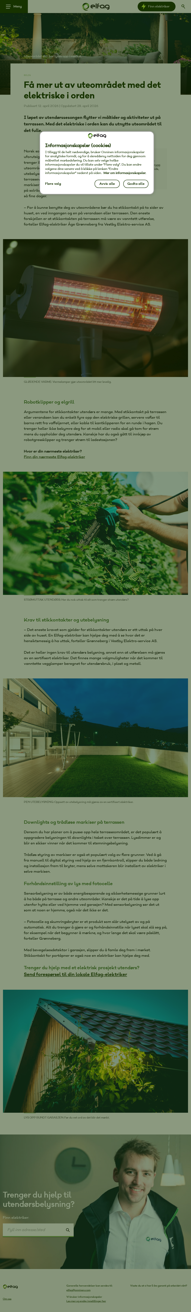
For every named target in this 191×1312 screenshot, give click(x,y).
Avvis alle (107, 184)
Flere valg (53, 184)
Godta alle (136, 184)
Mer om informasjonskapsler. (125, 173)
